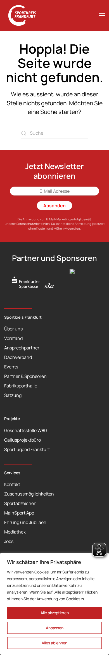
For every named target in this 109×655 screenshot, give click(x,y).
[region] (54, 604)
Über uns (13, 329)
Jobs (8, 541)
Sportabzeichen (20, 503)
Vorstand (13, 338)
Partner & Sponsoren (25, 376)
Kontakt (12, 484)
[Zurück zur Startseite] (25, 15)
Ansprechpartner (21, 348)
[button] (102, 15)
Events (11, 367)
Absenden (54, 206)
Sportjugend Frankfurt (27, 449)
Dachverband (18, 357)
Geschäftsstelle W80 (25, 430)
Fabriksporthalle (20, 386)
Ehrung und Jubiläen (25, 522)
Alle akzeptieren (55, 612)
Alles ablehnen (54, 643)
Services (12, 472)
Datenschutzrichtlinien (33, 223)
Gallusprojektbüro (22, 440)
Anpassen (54, 627)
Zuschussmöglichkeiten (29, 494)
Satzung (13, 395)
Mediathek (15, 532)
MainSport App (19, 513)
